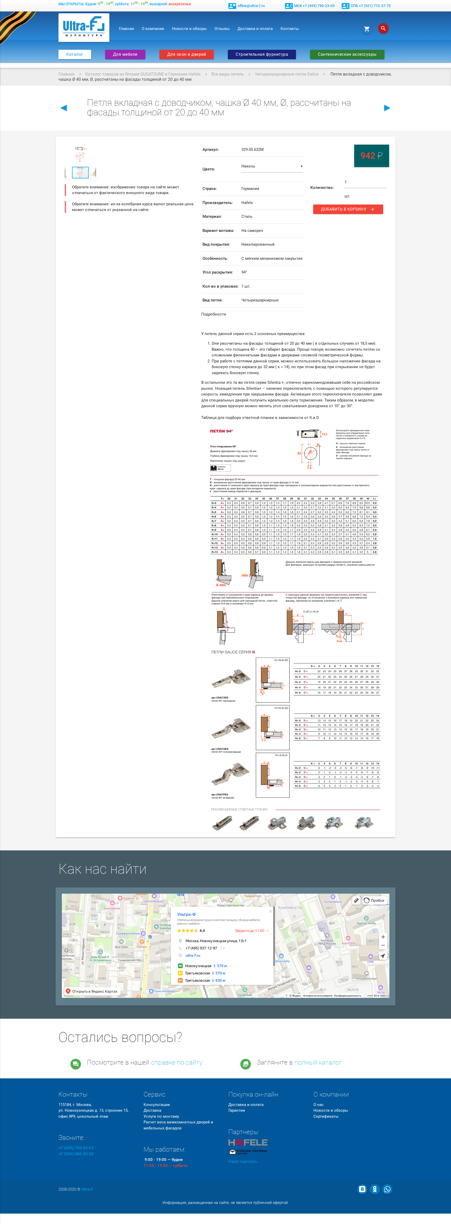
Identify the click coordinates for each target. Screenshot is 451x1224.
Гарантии (236, 1110)
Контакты (290, 28)
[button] (91, 147)
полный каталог (318, 1062)
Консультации (157, 1104)
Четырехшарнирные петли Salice (286, 74)
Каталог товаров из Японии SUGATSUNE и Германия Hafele (142, 74)
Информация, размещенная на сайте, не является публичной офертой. (226, 1202)
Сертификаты (326, 1116)
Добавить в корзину (348, 209)
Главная (126, 28)
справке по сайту (177, 1062)
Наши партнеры (243, 1161)
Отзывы (222, 28)
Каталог (74, 54)
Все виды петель (227, 74)
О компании (153, 28)
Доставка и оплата (255, 28)
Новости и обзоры (189, 28)
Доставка (152, 1110)
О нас (318, 1104)
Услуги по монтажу (161, 1116)
